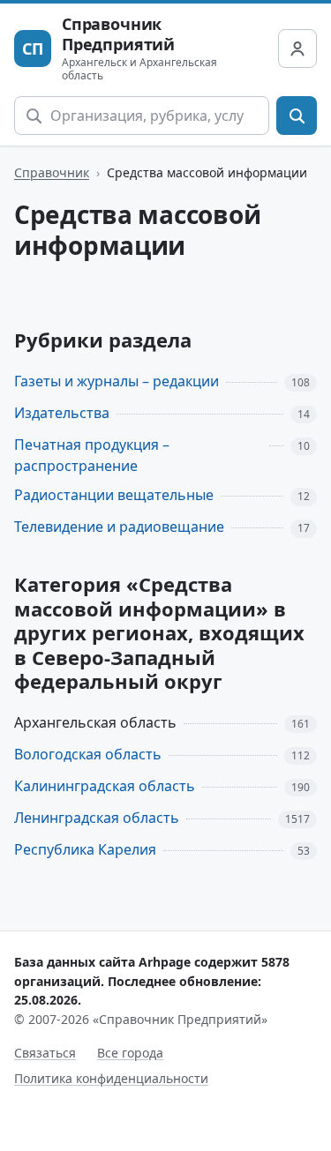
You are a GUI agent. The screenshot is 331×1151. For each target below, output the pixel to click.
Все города (130, 1052)
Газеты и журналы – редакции (116, 381)
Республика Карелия (85, 849)
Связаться (45, 1052)
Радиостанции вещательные (114, 494)
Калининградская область (104, 786)
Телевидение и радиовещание (119, 526)
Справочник (51, 172)
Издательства (61, 412)
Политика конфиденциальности (111, 1078)
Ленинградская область (96, 817)
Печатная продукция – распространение (91, 455)
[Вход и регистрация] (297, 48)
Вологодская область (88, 754)
